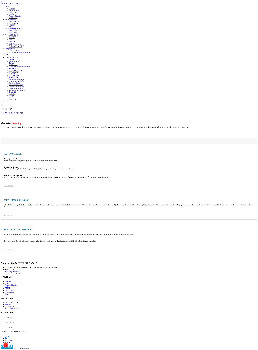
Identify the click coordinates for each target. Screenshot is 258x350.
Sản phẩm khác (14, 76)
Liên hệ (11, 59)
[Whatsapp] (8, 340)
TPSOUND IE (13, 36)
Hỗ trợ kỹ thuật (10, 49)
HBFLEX (12, 25)
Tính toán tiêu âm (14, 83)
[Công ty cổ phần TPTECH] (10, 3)
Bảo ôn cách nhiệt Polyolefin (14, 29)
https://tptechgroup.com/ (12, 271)
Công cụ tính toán (14, 50)
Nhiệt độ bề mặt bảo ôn (16, 81)
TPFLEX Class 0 (14, 21)
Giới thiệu (12, 9)
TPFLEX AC (13, 30)
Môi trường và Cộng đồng (17, 90)
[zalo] (7, 338)
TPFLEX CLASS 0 (15, 70)
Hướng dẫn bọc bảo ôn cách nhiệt (19, 52)
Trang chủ (12, 92)
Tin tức (11, 63)
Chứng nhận (13, 12)
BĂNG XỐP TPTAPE (16, 45)
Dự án (7, 54)
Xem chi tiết (9, 186)
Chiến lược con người (16, 88)
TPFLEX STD (13, 23)
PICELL (11, 27)
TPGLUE (12, 41)
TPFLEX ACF (13, 32)
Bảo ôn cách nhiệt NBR (12, 19)
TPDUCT (12, 38)
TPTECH (8, 7)
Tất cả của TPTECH (11, 57)
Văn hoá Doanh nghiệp (16, 86)
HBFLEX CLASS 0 (15, 47)
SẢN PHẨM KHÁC (11, 34)
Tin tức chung (13, 18)
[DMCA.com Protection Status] (7, 348)
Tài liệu (11, 14)
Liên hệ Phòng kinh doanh (21, 348)
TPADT (11, 43)
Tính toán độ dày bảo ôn (16, 79)
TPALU (11, 39)
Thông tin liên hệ (14, 10)
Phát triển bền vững (15, 16)
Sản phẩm (12, 68)
